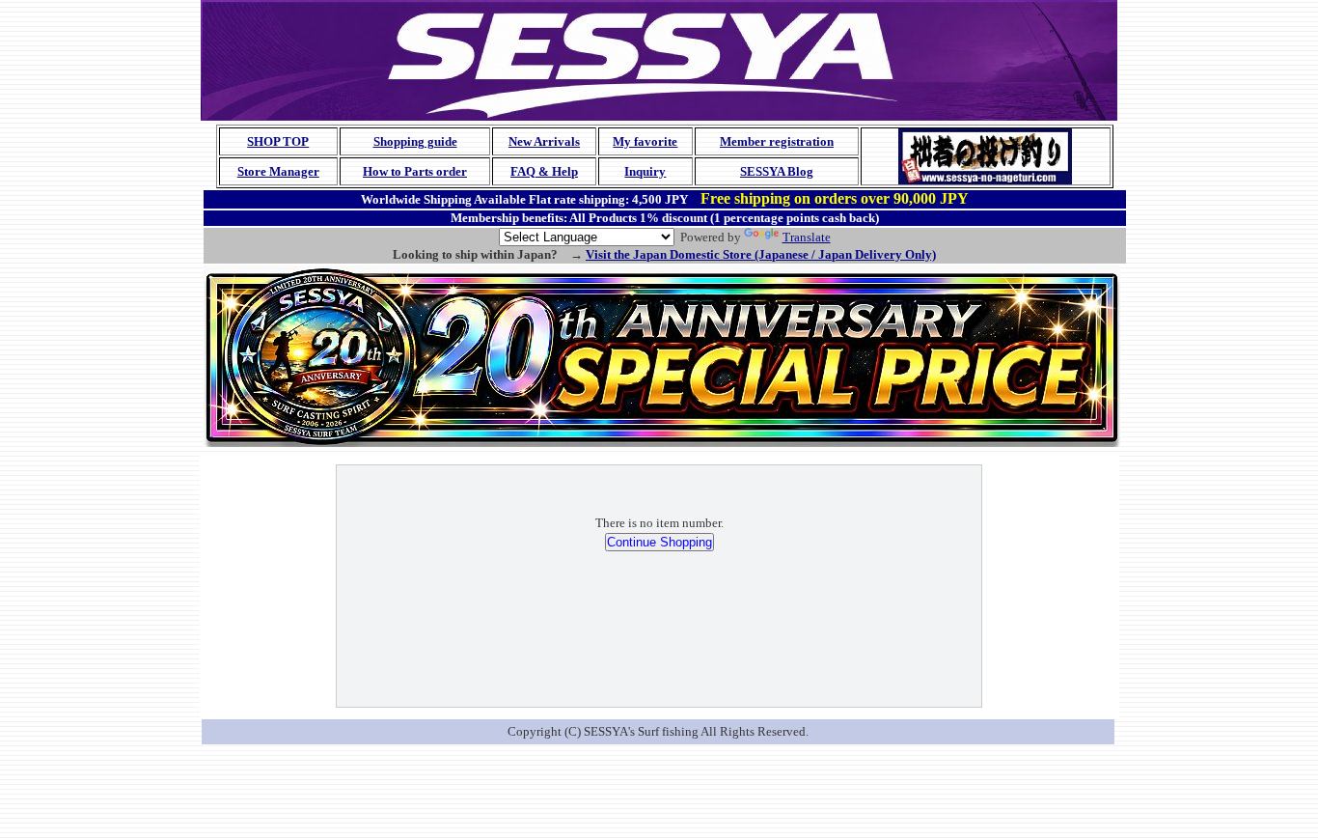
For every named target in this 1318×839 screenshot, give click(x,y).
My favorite (645, 141)
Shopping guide (415, 141)
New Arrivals (544, 141)
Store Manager (278, 171)
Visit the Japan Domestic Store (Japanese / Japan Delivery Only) (761, 254)
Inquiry (645, 171)
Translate (807, 237)
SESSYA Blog (776, 171)
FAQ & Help (544, 171)
